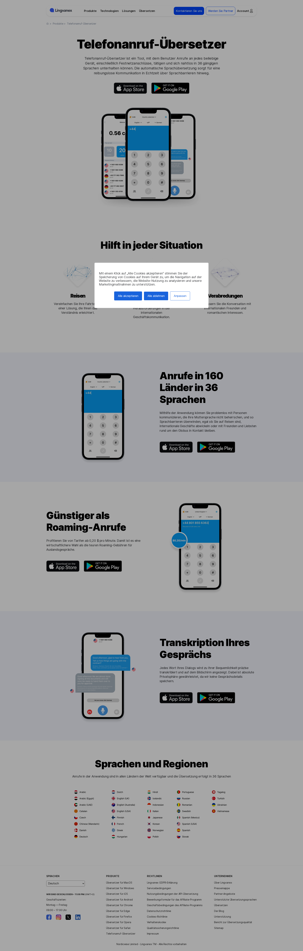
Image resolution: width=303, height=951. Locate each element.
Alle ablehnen (156, 296)
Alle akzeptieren (128, 296)
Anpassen (180, 296)
